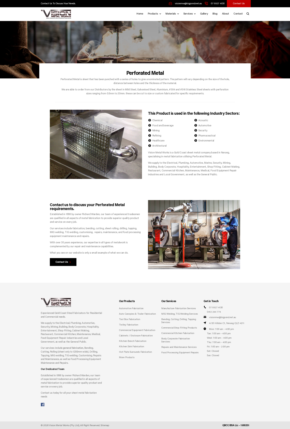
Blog (215, 14)
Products (153, 14)
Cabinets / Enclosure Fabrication (136, 336)
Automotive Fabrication (131, 308)
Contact (238, 14)
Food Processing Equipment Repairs (180, 352)
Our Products (127, 301)
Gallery (204, 14)
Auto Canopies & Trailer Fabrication (137, 314)
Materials (170, 14)
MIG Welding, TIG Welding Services (179, 314)
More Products (127, 357)
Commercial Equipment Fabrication (137, 330)
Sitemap (105, 425)
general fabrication (73, 348)
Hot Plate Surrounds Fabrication (135, 352)
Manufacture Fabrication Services (178, 308)
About (225, 14)
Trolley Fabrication (128, 325)
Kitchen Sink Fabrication (131, 346)
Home (139, 14)
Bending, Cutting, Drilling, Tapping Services (178, 321)
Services (188, 14)
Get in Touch (211, 301)
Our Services (168, 301)
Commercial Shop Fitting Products (179, 328)
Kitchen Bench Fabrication (132, 341)
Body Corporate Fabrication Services (175, 340)
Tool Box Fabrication (129, 319)
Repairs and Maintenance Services (179, 347)
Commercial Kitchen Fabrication (177, 333)
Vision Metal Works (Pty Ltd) (64, 425)
